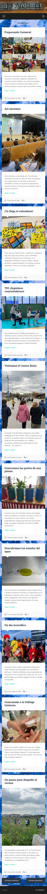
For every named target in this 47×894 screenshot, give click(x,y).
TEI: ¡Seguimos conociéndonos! (14, 289)
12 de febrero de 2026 (14, 98)
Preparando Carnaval (17, 32)
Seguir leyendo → (10, 91)
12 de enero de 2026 (13, 200)
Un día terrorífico (15, 625)
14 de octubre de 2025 (14, 872)
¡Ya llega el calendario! (18, 211)
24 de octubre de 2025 (14, 691)
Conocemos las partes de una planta (22, 469)
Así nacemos (12, 109)
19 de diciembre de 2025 (14, 355)
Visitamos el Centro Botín (20, 365)
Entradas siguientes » (35, 880)
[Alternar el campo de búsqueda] (43, 16)
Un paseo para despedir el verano (20, 781)
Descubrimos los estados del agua (22, 549)
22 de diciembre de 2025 (14, 277)
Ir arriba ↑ (40, 890)
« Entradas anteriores (11, 880)
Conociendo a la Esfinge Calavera (19, 703)
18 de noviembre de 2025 (15, 537)
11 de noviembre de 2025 (15, 614)
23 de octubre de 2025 (14, 769)
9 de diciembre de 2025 (14, 457)
